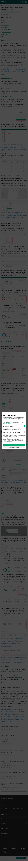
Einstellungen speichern (14, 447)
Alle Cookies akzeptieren (14, 444)
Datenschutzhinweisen (7, 423)
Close (24, 413)
